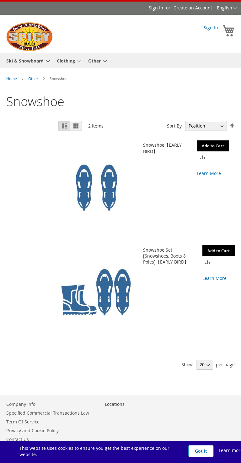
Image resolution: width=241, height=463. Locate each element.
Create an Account (193, 8)
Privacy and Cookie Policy (32, 430)
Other (33, 78)
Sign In (156, 8)
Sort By (174, 126)
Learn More (209, 173)
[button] (227, 8)
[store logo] (29, 37)
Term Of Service (23, 422)
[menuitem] (26, 60)
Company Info (20, 404)
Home (12, 78)
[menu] (120, 60)
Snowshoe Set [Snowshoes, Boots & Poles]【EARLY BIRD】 (166, 256)
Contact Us (17, 439)
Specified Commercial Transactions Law (47, 413)
